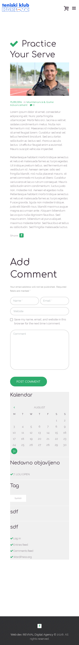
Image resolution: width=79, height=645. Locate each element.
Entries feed (20, 544)
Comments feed (23, 550)
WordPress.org (22, 557)
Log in (17, 538)
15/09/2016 (16, 102)
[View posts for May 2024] (14, 407)
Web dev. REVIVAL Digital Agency (32, 634)
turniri (18, 498)
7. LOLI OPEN (21, 474)
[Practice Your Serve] (39, 79)
